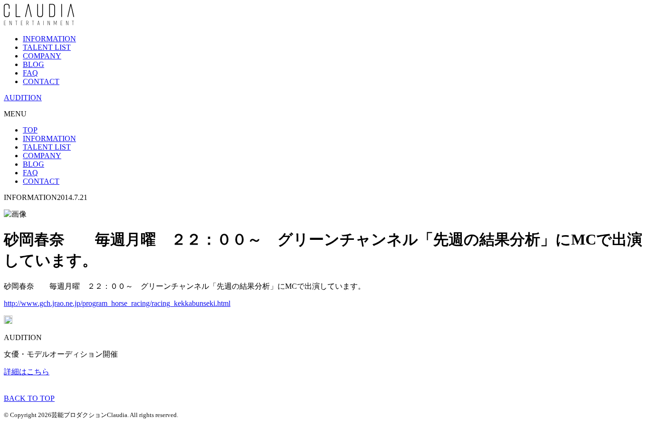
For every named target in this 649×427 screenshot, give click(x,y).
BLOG (33, 64)
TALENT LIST (47, 47)
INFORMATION (49, 39)
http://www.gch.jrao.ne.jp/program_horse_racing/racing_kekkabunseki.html (117, 303)
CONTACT (41, 81)
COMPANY (42, 56)
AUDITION (23, 98)
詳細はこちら (26, 372)
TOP (30, 130)
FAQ (30, 73)
